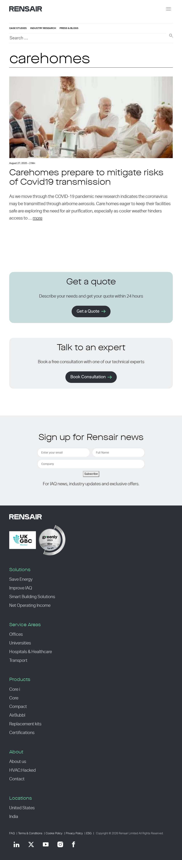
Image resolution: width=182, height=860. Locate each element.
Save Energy (21, 579)
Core (13, 698)
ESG (89, 833)
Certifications (21, 733)
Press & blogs (69, 28)
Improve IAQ (20, 588)
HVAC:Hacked (22, 770)
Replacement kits (25, 724)
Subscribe (91, 473)
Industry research (43, 28)
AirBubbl (17, 715)
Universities (20, 643)
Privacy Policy (74, 833)
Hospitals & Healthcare (30, 652)
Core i (14, 689)
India (13, 817)
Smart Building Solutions (32, 597)
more (37, 218)
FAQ (12, 833)
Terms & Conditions (30, 833)
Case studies (18, 28)
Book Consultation (88, 377)
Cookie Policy (54, 833)
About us (17, 762)
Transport (18, 660)
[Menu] (168, 9)
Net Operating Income (29, 605)
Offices (16, 634)
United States (22, 808)
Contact (17, 779)
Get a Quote (88, 311)
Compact (18, 707)
